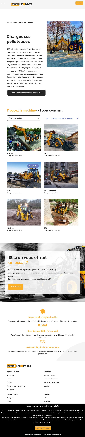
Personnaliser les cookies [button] (32, 434)
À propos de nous (13, 372)
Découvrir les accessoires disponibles (26, 93)
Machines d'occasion (51, 379)
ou (59, 118)
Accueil (9, 22)
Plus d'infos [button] (15, 287)
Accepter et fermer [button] (43, 428)
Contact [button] (79, 3)
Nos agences (11, 390)
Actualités (10, 375)
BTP (45, 398)
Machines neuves (49, 375)
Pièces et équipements (52, 382)
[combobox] (22, 118)
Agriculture (48, 401)
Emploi (9, 379)
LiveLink (46, 386)
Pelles (9, 401)
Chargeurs (10, 398)
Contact (9, 382)
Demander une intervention (16, 386)
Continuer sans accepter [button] (53, 434)
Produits (47, 372)
